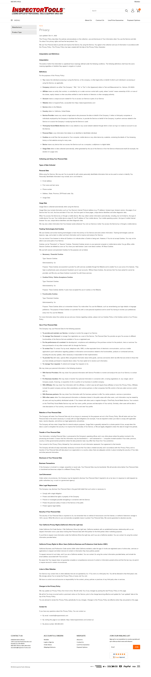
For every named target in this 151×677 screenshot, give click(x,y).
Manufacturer (17, 27)
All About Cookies (107, 246)
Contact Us (100, 20)
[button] (26, 653)
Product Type (17, 32)
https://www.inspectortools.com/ (85, 103)
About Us (88, 20)
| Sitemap (27, 667)
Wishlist (137, 2)
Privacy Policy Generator (97, 47)
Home (41, 26)
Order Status (48, 644)
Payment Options (133, 20)
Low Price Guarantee (115, 20)
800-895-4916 (16, 2)
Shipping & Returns (49, 647)
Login (45, 642)
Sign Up (51, 642)
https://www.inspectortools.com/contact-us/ (80, 620)
